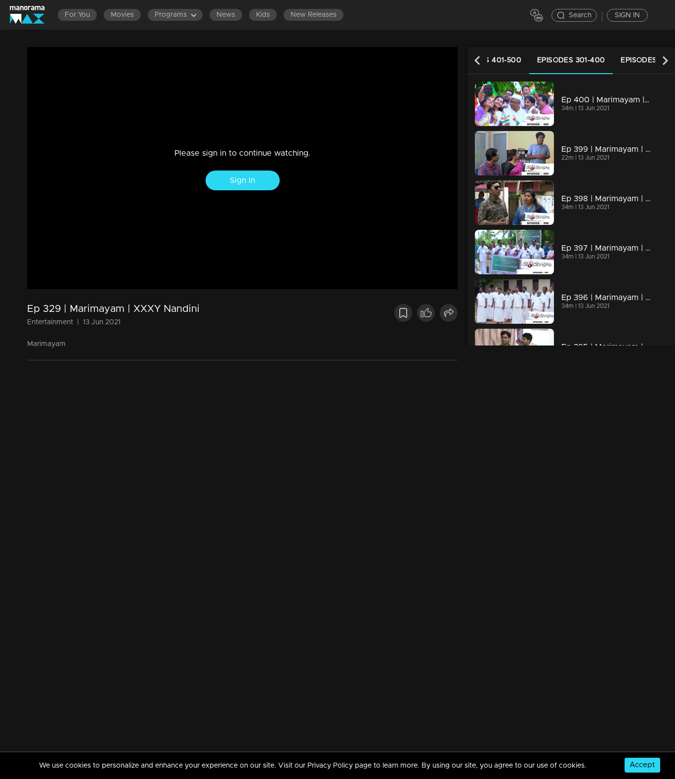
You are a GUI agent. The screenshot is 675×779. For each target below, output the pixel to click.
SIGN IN (627, 15)
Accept (642, 765)
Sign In (242, 180)
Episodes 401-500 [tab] (487, 60)
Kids (263, 14)
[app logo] (32, 14)
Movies (122, 14)
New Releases (314, 14)
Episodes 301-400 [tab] (571, 60)
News (225, 14)
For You (77, 14)
